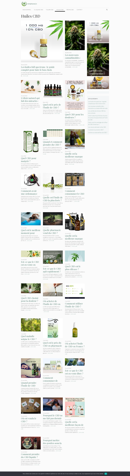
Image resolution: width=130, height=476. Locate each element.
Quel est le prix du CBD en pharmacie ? (52, 345)
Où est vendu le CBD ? (28, 420)
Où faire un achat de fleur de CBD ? (97, 132)
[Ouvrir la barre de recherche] (107, 10)
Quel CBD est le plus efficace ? (72, 268)
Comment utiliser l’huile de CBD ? (74, 305)
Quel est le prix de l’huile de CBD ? (52, 106)
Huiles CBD (59, 9)
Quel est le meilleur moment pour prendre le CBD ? (30, 233)
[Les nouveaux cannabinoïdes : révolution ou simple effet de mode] (98, 75)
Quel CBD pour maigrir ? (28, 160)
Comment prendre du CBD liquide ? (30, 456)
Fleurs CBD (49, 9)
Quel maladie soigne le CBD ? (28, 338)
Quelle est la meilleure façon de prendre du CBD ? (74, 424)
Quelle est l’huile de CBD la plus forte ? (53, 199)
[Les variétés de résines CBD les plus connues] (98, 88)
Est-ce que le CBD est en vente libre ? (74, 372)
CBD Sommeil (26, 9)
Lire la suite (25, 75)
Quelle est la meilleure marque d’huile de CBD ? (74, 156)
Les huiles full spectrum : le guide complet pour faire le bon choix (38, 68)
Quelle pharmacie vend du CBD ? (52, 231)
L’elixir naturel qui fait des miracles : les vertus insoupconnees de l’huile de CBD (98, 118)
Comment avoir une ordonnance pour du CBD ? (29, 193)
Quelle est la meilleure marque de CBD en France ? (75, 238)
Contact (79, 9)
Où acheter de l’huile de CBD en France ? (51, 304)
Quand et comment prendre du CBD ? (52, 143)
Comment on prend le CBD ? (96, 130)
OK (106, 473)
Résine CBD (70, 9)
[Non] (128, 473)
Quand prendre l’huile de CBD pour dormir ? (28, 385)
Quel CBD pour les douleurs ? (74, 116)
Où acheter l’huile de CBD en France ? (75, 345)
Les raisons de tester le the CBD (97, 127)
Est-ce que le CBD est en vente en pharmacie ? (30, 264)
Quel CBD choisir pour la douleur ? (29, 299)
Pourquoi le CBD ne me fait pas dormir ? (53, 418)
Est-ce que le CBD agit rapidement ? (52, 270)
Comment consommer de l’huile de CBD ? (51, 380)
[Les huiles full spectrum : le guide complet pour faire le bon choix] (98, 41)
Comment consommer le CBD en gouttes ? (74, 193)
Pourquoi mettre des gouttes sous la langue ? (52, 443)
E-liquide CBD (38, 9)
